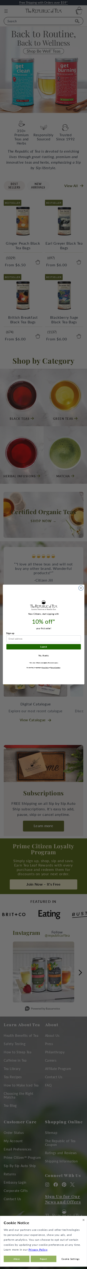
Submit (43, 646)
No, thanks (43, 655)
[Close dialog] (80, 588)
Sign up (10, 633)
